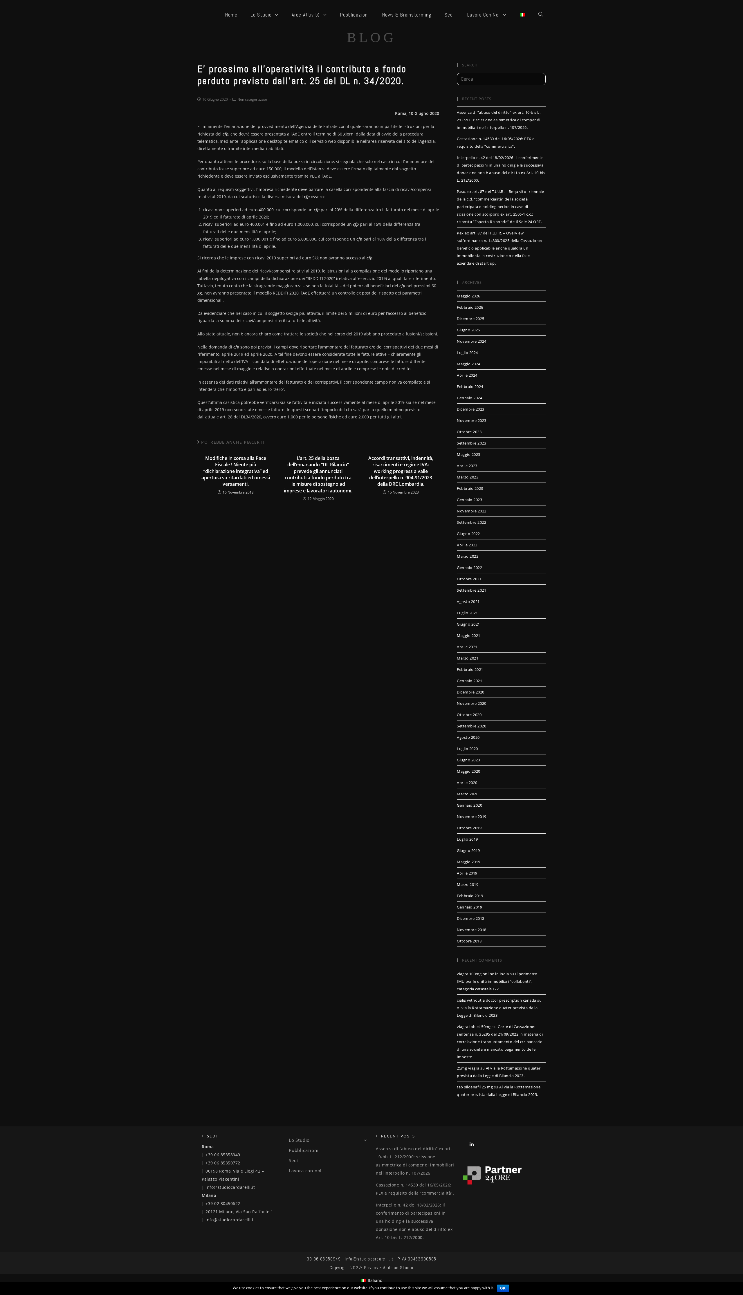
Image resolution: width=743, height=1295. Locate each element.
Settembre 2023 (471, 443)
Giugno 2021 (468, 624)
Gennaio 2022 (469, 567)
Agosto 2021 (468, 601)
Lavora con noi (305, 1170)
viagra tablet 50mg (474, 1026)
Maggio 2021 (468, 635)
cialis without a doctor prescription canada (496, 1000)
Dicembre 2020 (470, 692)
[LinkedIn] (472, 1144)
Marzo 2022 (467, 556)
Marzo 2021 (467, 658)
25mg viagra (468, 1068)
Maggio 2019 (468, 861)
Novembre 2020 (471, 703)
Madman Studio (398, 1267)
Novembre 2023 (471, 420)
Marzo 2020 (467, 793)
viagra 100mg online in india (483, 973)
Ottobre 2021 (469, 578)
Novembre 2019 (471, 816)
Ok (503, 1288)
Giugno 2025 (468, 330)
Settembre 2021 (471, 590)
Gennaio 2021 (469, 680)
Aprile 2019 (467, 873)
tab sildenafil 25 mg (475, 1087)
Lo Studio (299, 1140)
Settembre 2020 (471, 726)
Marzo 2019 (467, 884)
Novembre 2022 (471, 511)
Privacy (371, 1267)
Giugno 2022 (468, 533)
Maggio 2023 (468, 454)
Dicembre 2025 (470, 318)
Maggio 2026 (468, 296)
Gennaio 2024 (469, 397)
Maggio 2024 (468, 363)
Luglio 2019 (467, 839)
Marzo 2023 (467, 477)
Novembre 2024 (471, 341)
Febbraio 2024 (470, 386)
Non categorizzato (252, 99)
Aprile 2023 (467, 465)
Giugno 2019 (468, 850)
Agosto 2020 (468, 737)
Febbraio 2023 (470, 488)
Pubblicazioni (303, 1150)
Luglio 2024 (467, 352)
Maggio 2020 (468, 771)
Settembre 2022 (471, 522)
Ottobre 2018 (469, 941)
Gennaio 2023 (469, 499)
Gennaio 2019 (469, 907)
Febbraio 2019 (470, 895)
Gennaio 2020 (469, 805)
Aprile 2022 (467, 545)
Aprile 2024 (467, 375)
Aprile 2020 (467, 782)
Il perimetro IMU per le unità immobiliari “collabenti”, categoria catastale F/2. (497, 981)
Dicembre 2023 (470, 409)
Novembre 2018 (471, 929)
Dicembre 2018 (470, 918)
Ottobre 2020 (469, 714)
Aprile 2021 (467, 646)
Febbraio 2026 (470, 307)
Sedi (293, 1160)
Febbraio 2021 (470, 669)
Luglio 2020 (467, 748)
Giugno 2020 (468, 760)
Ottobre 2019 (469, 827)
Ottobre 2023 (469, 431)
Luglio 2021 (467, 612)
